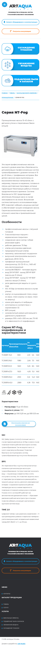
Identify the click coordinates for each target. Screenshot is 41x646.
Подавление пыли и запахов (13, 621)
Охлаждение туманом (11, 628)
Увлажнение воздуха (10, 625)
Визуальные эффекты (11, 618)
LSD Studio (21, 644)
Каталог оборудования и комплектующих (21, 22)
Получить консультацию (22, 31)
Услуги (5, 607)
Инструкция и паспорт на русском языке (20, 424)
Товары (6, 604)
